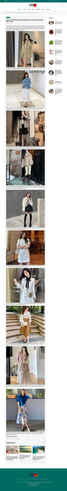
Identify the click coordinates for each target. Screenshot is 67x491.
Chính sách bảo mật (57, 1)
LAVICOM (35, 485)
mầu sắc (13, 438)
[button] (42, 443)
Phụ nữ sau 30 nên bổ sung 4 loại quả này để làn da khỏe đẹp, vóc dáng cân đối (58, 32)
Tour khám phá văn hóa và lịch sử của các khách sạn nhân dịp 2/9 (11, 457)
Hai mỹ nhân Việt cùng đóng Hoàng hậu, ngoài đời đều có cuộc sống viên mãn (58, 72)
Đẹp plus (56, 28)
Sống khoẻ (38, 9)
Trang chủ (19, 9)
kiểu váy (17, 438)
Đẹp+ (43, 9)
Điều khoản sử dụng (51, 1)
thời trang (8, 438)
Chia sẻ (33, 9)
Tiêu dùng (48, 9)
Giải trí (29, 9)
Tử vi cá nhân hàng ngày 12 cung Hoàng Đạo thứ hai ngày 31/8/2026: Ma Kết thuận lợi (58, 91)
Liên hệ (61, 1)
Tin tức (24, 9)
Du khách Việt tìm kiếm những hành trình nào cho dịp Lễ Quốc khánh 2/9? (25, 458)
